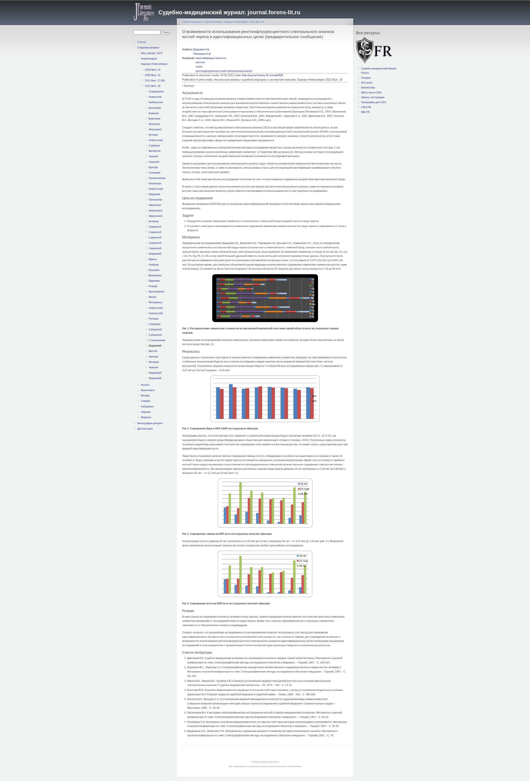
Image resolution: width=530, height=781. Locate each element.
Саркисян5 (155, 242)
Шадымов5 (155, 372)
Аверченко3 (156, 216)
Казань (145, 384)
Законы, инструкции (372, 97)
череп (199, 66)
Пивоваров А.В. (202, 53)
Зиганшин (154, 124)
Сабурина (154, 324)
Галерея (366, 77)
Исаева (153, 286)
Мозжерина (155, 302)
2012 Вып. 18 (152, 85)
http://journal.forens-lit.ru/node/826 (262, 75)
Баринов (154, 113)
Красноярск (148, 390)
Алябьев (154, 264)
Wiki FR (365, 112)
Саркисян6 (155, 248)
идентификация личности (211, 58)
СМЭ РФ (366, 107)
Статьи (141, 42)
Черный (153, 156)
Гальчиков (154, 172)
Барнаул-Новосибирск (154, 64)
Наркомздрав (149, 58)
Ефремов (154, 280)
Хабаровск (147, 406)
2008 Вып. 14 (152, 69)
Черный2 (154, 162)
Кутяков (153, 134)
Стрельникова (157, 340)
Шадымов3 (155, 253)
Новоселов (155, 96)
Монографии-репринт (150, 423)
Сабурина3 (155, 334)
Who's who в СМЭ (371, 92)
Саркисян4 (155, 237)
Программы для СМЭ (373, 102)
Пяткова (153, 318)
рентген (200, 62)
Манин (153, 297)
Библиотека (368, 87)
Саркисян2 (155, 226)
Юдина (153, 259)
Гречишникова (157, 178)
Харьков (146, 411)
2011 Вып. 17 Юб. (155, 80)
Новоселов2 (156, 140)
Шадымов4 (155, 345)
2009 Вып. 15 (152, 75)
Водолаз (146, 417)
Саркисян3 (155, 232)
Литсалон (366, 82)
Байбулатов (156, 102)
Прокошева (155, 199)
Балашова (155, 107)
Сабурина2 (155, 329)
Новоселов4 (156, 308)
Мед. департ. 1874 (152, 53)
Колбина (154, 221)
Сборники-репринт (148, 47)
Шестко (153, 351)
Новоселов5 (156, 313)
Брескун (153, 167)
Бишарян (154, 270)
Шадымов (154, 194)
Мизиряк (154, 362)
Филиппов (154, 151)
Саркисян (154, 145)
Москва (145, 395)
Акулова (153, 356)
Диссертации (145, 428)
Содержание (156, 91)
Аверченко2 (156, 210)
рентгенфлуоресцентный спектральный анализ (224, 71)
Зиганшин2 (155, 129)
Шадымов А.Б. (201, 49)
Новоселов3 (156, 188)
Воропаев (154, 118)
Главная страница (191, 22)
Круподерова (156, 291)
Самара (145, 401)
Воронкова (155, 275)
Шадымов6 (155, 378)
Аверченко (155, 205)
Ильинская (155, 183)
